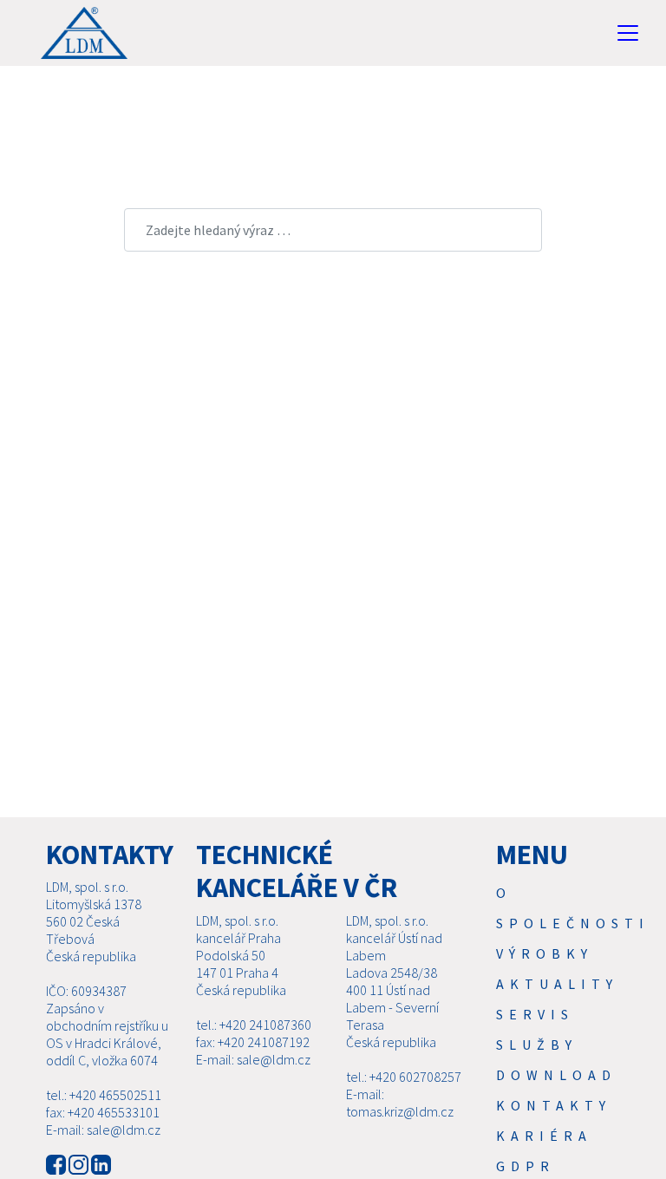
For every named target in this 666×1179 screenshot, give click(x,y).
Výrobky (544, 953)
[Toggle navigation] (628, 33)
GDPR (525, 1166)
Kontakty (553, 1105)
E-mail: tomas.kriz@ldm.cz (400, 1102)
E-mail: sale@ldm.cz (103, 1129)
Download (556, 1075)
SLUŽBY (537, 1044)
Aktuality (557, 983)
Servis (535, 1014)
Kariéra (544, 1135)
